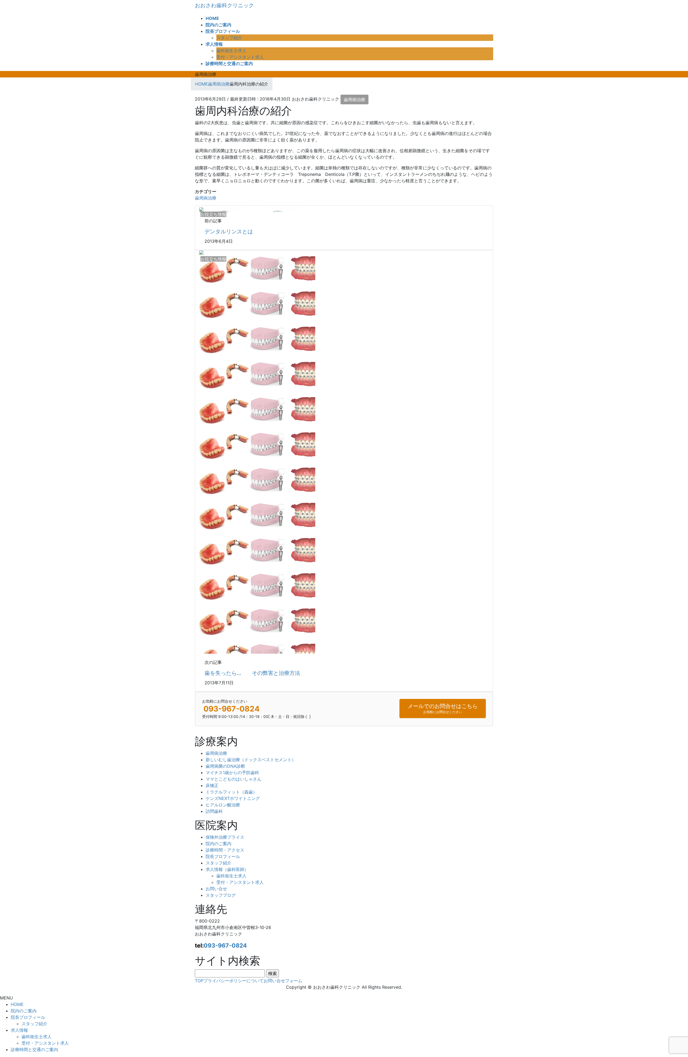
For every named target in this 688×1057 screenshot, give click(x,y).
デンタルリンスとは (229, 231)
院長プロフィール (223, 856)
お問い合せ (216, 888)
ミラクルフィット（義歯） (231, 792)
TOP (199, 980)
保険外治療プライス (225, 837)
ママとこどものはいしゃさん (233, 779)
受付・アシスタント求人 (240, 57)
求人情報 (19, 1030)
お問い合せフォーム (283, 980)
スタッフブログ (221, 895)
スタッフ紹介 (229, 37)
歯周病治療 (354, 99)
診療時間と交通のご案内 (34, 1049)
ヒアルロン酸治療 (223, 804)
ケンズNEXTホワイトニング (233, 798)
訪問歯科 (214, 811)
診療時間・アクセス (225, 850)
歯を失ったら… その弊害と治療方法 (252, 673)
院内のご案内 (218, 843)
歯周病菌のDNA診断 (225, 766)
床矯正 (212, 785)
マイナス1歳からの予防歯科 (232, 772)
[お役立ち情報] (201, 209)
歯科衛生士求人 (231, 50)
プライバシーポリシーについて (233, 980)
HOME (17, 1004)
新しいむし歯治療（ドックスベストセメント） (251, 759)
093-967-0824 (225, 945)
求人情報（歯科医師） (227, 869)
